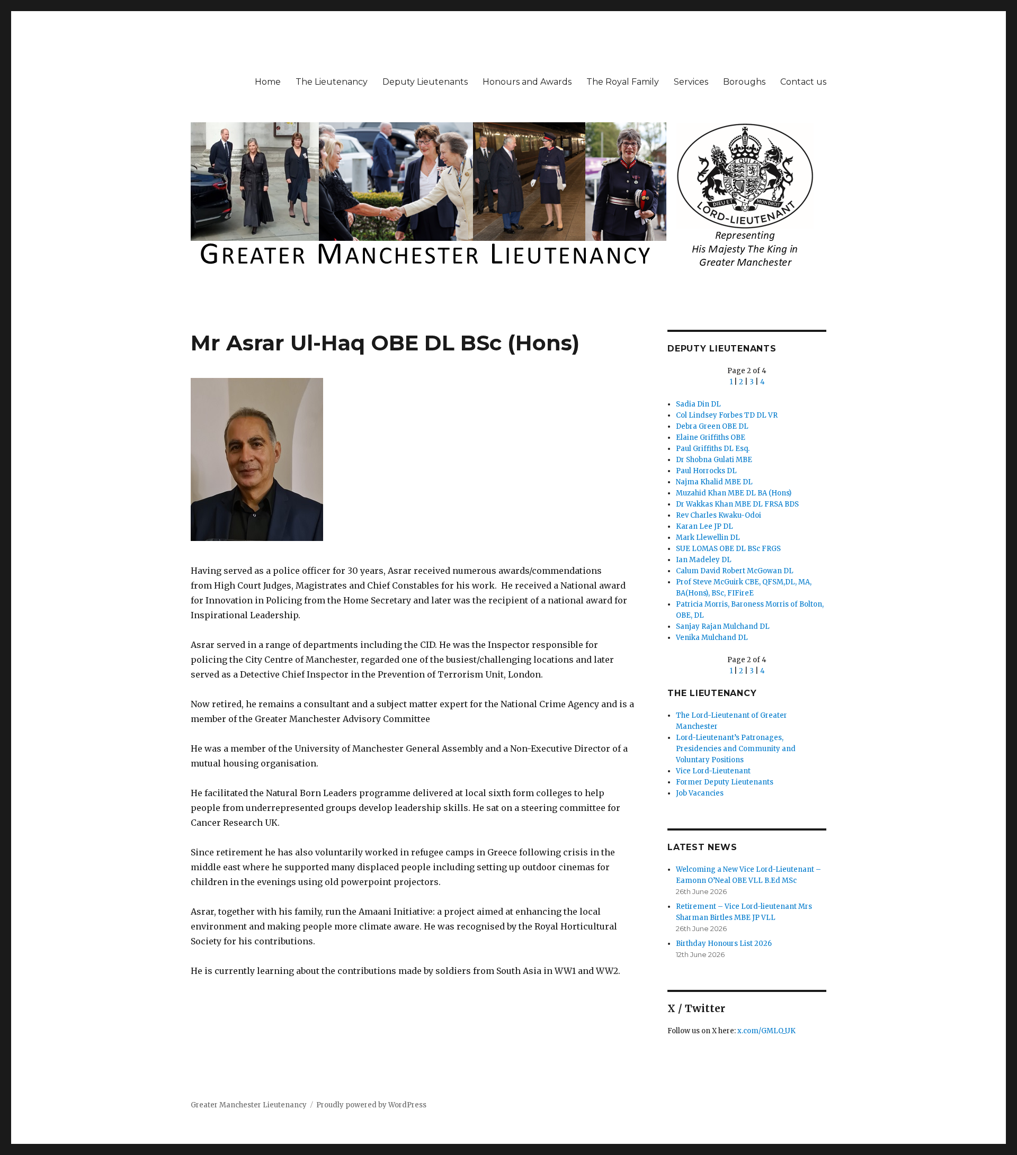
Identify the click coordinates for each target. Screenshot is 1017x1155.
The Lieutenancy (332, 82)
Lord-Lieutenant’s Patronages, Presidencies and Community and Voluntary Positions (736, 748)
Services (691, 82)
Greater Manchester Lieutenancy (249, 1104)
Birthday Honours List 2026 (724, 943)
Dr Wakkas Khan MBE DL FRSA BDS (737, 504)
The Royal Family (622, 82)
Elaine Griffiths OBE (710, 437)
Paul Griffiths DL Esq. (713, 448)
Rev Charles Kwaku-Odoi (718, 515)
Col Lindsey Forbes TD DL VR (727, 415)
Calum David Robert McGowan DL (734, 570)
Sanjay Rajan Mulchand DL (723, 626)
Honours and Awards (527, 82)
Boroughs (744, 82)
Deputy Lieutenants (425, 82)
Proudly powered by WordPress (371, 1104)
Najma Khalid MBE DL (714, 481)
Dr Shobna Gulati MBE (714, 459)
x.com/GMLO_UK (766, 1030)
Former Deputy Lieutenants (724, 782)
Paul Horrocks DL (706, 470)
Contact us (803, 82)
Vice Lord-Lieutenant (713, 770)
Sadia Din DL (698, 404)
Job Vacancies (700, 793)
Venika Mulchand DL (712, 637)
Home (268, 82)
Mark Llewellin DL (708, 537)
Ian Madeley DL (703, 559)
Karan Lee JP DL (704, 526)
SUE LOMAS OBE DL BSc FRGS (728, 548)
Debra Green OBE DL (712, 426)
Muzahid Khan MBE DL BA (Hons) (733, 493)
